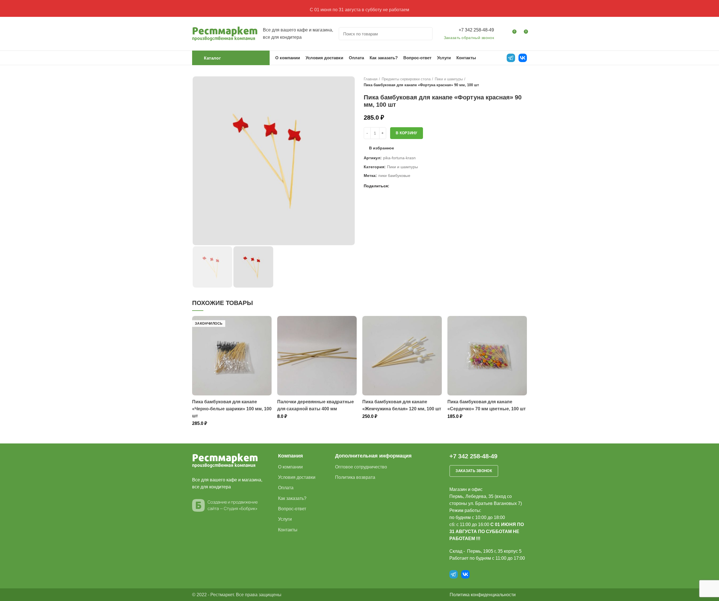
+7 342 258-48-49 (476, 30)
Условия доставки (296, 477)
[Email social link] (395, 186)
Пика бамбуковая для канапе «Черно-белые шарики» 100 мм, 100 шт (232, 408)
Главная (370, 79)
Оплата (285, 487)
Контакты (287, 529)
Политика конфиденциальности (483, 594)
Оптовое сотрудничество (361, 467)
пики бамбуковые (394, 175)
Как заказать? (292, 498)
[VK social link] (408, 186)
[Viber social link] (421, 186)
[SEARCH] (425, 33)
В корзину (406, 133)
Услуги (285, 519)
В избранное (381, 148)
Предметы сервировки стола (406, 79)
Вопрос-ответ (292, 508)
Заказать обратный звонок (469, 38)
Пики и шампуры (449, 79)
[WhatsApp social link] (401, 186)
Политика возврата (355, 477)
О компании (290, 467)
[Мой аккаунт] (502, 33)
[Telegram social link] (414, 186)
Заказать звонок (474, 471)
